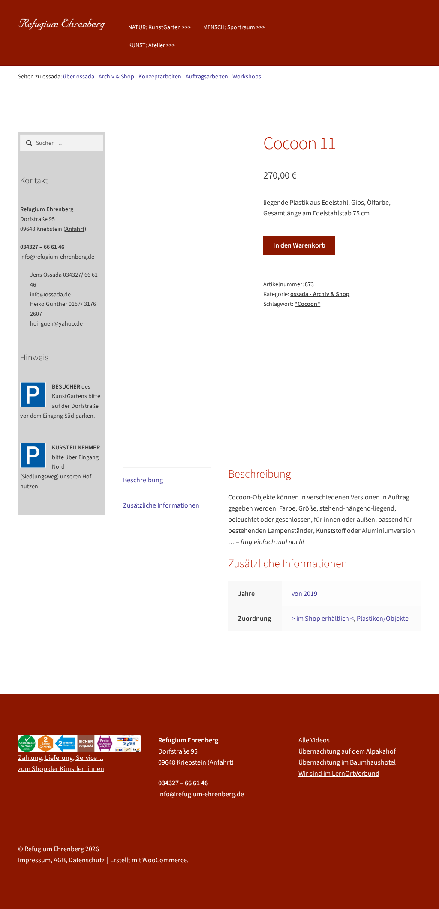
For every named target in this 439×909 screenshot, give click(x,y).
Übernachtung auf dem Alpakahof (347, 751)
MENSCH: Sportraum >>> (234, 27)
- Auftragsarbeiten (205, 76)
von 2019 (304, 593)
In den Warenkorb (299, 245)
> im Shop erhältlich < (323, 618)
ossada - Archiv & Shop (76, 101)
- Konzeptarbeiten (158, 76)
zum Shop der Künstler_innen (61, 768)
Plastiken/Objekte (383, 618)
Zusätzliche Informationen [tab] (161, 505)
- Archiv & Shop (115, 76)
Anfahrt (74, 229)
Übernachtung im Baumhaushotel (347, 762)
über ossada (78, 76)
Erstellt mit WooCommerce (148, 859)
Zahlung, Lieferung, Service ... (60, 757)
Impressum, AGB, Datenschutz (61, 859)
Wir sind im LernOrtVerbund (338, 773)
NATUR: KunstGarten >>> (159, 27)
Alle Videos (314, 740)
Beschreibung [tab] (143, 479)
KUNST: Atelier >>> (151, 45)
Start (34, 101)
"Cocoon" (307, 304)
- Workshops (245, 76)
